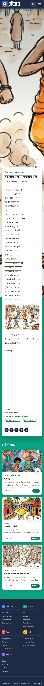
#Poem (8, 416)
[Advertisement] (22, 378)
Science (9, 606)
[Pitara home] (11, 4)
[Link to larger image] (22, 317)
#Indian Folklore (30, 421)
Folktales (14, 571)
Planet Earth (6, 620)
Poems (25, 616)
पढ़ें (36, 491)
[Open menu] (39, 4)
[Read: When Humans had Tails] (22, 556)
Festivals (5, 645)
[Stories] (36, 167)
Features (5, 642)
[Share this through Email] (26, 430)
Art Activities (28, 639)
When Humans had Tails (16, 574)
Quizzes (9, 654)
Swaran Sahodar (11, 182)
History (4, 668)
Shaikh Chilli (10, 526)
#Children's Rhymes (13, 421)
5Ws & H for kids (8, 613)
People (15, 684)
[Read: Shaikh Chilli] (22, 508)
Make (30, 632)
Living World (7, 616)
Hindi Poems (19, 172)
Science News (7, 623)
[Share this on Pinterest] (16, 430)
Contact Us (25, 684)
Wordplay (27, 623)
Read (35, 538)
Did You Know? (7, 649)
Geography (6, 661)
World (9, 632)
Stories (11, 172)
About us (6, 684)
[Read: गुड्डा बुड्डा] (22, 461)
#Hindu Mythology (21, 416)
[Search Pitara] (33, 4)
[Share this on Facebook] (7, 430)
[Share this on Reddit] (21, 430)
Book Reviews (28, 626)
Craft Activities (29, 645)
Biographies (6, 639)
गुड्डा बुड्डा (7, 479)
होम (6, 172)
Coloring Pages (29, 642)
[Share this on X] (11, 430)
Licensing (36, 684)
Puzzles (5, 671)
